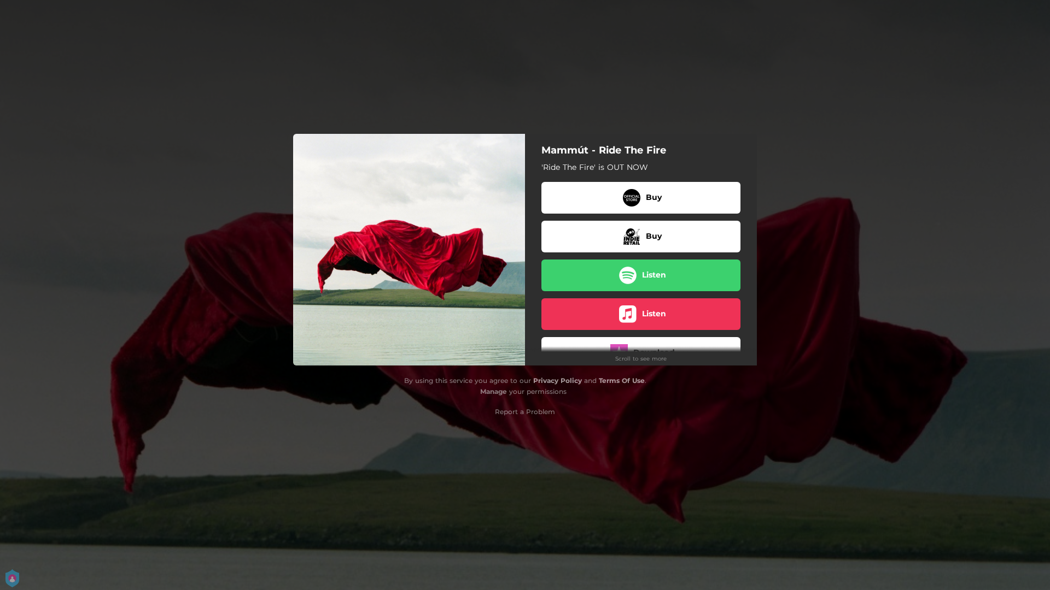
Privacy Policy (557, 380)
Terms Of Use (622, 380)
